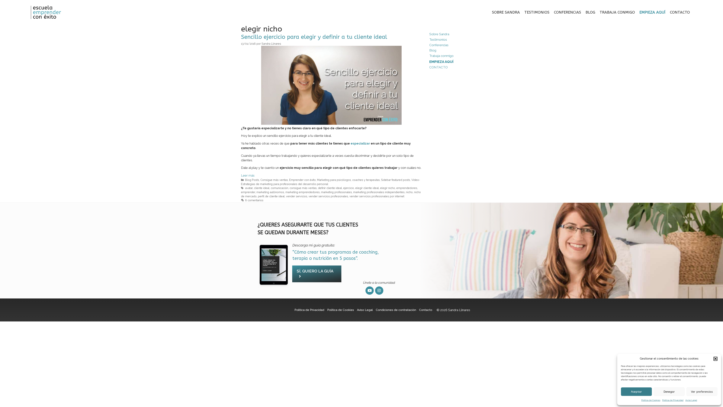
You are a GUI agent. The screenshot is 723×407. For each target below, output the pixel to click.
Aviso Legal (691, 400)
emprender (248, 192)
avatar (249, 188)
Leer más (248, 175)
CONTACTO (680, 12)
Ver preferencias (702, 391)
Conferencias (567, 12)
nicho (409, 192)
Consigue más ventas (274, 179)
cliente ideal (261, 188)
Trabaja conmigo (617, 12)
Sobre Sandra (506, 12)
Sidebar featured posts (395, 179)
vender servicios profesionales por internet (376, 196)
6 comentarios (254, 200)
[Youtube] (369, 290)
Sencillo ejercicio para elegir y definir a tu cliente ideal (314, 37)
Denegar (669, 391)
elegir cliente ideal (367, 188)
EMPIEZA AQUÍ (652, 12)
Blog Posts (252, 179)
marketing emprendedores (302, 192)
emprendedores (406, 188)
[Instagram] (379, 290)
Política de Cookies (650, 400)
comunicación (279, 188)
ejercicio (348, 188)
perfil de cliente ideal (271, 196)
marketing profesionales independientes (379, 192)
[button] (715, 359)
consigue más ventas (303, 188)
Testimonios (536, 12)
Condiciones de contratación (396, 310)
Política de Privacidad (672, 400)
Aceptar (636, 391)
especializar (360, 143)
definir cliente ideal (330, 188)
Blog (590, 12)
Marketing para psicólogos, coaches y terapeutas (348, 179)
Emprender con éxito (302, 179)
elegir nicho (387, 188)
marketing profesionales (336, 192)
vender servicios (296, 196)
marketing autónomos (270, 192)
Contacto (425, 310)
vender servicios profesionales (328, 196)
